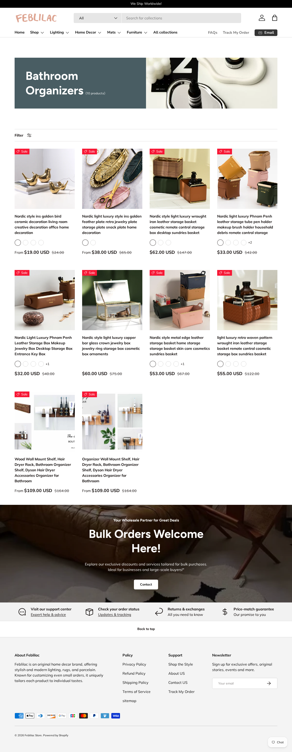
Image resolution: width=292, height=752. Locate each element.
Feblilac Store (33, 735)
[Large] (33, 242)
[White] (93, 242)
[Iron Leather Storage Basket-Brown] (160, 242)
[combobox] (157, 18)
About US (176, 673)
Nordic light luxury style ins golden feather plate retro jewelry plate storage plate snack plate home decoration (112, 224)
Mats (111, 32)
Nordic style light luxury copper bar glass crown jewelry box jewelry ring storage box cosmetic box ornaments (111, 345)
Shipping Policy (136, 682)
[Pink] (228, 242)
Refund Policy (134, 673)
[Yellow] (243, 242)
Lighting (57, 32)
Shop (34, 32)
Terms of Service (137, 691)
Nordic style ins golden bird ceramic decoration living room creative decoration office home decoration (42, 224)
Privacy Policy (134, 664)
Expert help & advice (48, 614)
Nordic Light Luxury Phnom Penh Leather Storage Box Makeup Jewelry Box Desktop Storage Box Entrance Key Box (44, 345)
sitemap (129, 700)
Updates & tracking (114, 614)
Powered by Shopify (55, 735)
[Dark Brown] (243, 364)
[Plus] (41, 242)
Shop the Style (180, 664)
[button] (275, 18)
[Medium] (25, 242)
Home (20, 32)
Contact (146, 585)
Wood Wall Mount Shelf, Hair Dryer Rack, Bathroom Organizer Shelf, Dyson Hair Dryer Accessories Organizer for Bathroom (43, 470)
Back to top (146, 629)
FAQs (212, 32)
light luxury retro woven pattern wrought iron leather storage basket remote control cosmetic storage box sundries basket (244, 345)
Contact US (178, 682)
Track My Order (236, 32)
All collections (165, 32)
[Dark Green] (168, 364)
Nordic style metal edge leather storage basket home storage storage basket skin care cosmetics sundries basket (180, 345)
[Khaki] (236, 242)
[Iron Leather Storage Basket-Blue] (168, 242)
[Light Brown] (176, 364)
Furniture (134, 32)
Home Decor (85, 32)
